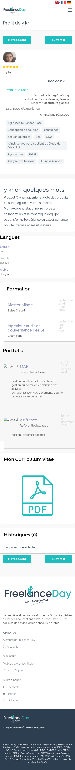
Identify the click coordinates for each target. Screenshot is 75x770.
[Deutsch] (69, 2)
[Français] (63, 2)
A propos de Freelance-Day (19, 639)
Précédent (18, 39)
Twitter (12, 693)
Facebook (13, 687)
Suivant (57, 39)
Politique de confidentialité (18, 663)
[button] (70, 10)
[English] (57, 2)
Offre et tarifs (10, 646)
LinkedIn (13, 700)
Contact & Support (13, 670)
